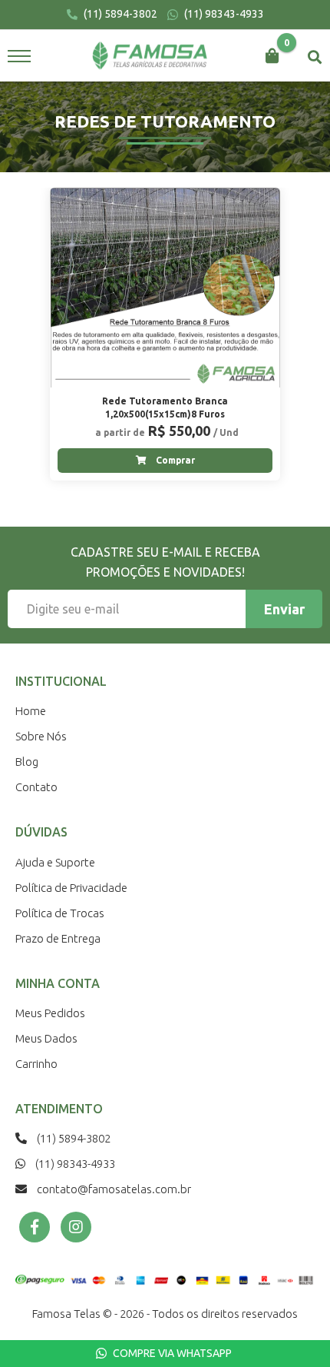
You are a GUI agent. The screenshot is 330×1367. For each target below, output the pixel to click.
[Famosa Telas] (149, 56)
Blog (26, 761)
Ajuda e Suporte (55, 862)
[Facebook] (34, 1227)
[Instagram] (76, 1227)
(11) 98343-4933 (223, 14)
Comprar (174, 460)
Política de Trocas (59, 913)
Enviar (284, 609)
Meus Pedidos (50, 1012)
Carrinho (36, 1063)
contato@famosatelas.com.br (113, 1189)
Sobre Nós (41, 736)
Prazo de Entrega (58, 938)
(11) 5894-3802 (119, 14)
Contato (36, 786)
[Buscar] (314, 57)
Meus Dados (46, 1038)
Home (30, 710)
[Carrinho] (272, 56)
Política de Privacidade (71, 887)
